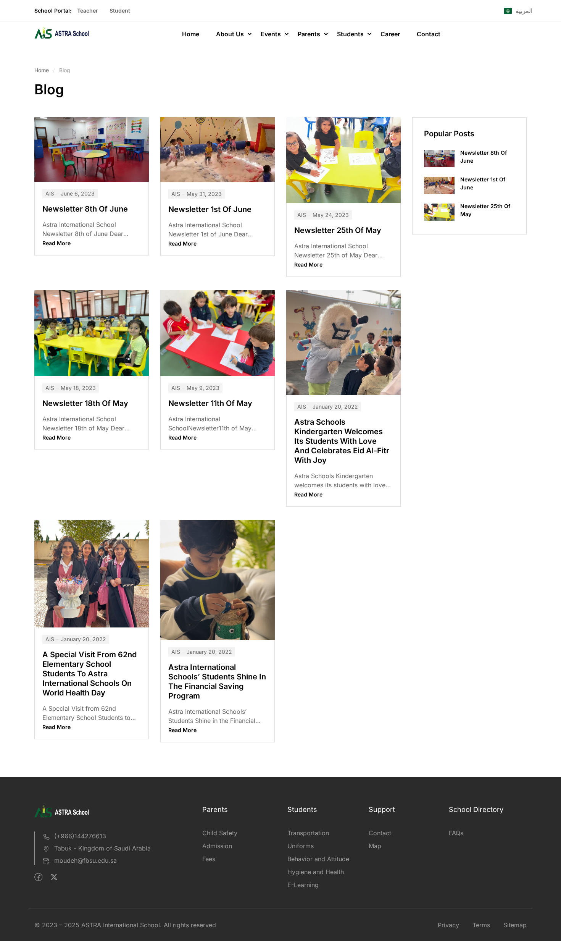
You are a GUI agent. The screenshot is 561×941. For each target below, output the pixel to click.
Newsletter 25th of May (337, 230)
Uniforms (300, 846)
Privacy (448, 925)
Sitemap (515, 925)
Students (350, 34)
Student (120, 10)
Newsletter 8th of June (85, 208)
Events (271, 34)
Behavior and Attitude (318, 859)
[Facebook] (38, 877)
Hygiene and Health (315, 872)
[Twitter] (54, 877)
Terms (481, 925)
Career (390, 34)
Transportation (308, 833)
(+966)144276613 (80, 836)
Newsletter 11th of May (210, 403)
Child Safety (219, 833)
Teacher (87, 10)
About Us (230, 34)
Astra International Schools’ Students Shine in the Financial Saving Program (217, 681)
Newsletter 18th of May (85, 403)
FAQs (456, 833)
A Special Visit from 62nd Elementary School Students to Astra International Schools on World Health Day (89, 673)
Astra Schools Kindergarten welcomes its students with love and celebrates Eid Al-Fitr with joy (341, 441)
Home (190, 34)
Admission (217, 846)
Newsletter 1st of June (209, 209)
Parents (309, 34)
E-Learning (303, 885)
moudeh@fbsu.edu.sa (85, 860)
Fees (208, 859)
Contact (428, 34)
